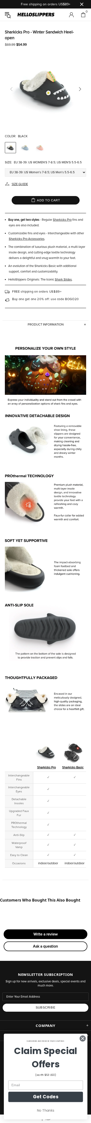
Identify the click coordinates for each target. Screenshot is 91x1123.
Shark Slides (63, 279)
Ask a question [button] (45, 946)
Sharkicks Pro (62, 219)
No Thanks (45, 1110)
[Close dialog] (82, 1038)
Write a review (45, 934)
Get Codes (45, 1097)
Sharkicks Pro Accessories (26, 239)
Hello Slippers (36, 14)
